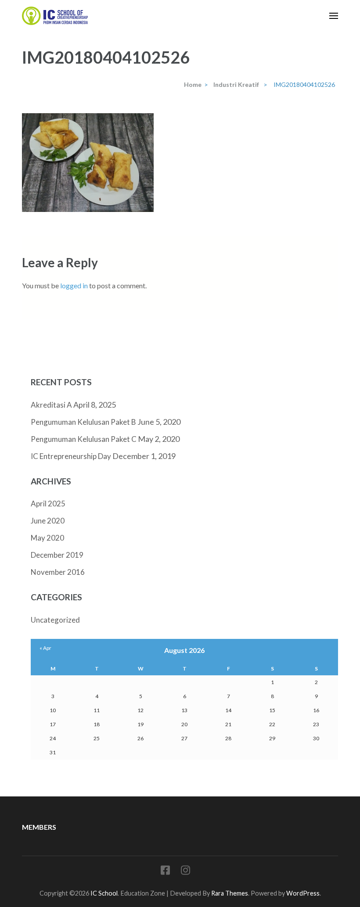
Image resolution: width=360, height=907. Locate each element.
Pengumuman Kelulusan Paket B (83, 422)
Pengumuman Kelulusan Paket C (84, 439)
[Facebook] (165, 871)
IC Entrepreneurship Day (71, 456)
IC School (104, 893)
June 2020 (48, 520)
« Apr (45, 648)
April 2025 (48, 503)
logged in (74, 285)
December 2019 (57, 554)
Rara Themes (229, 893)
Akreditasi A (51, 404)
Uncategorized (55, 619)
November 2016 (58, 572)
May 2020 (47, 537)
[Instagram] (185, 871)
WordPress (303, 893)
